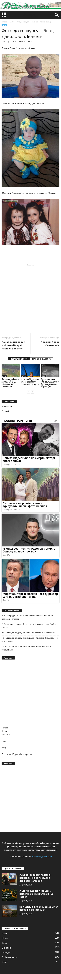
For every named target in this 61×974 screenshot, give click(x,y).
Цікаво (5, 938)
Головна (5, 22)
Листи (4, 943)
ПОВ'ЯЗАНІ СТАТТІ (19, 359)
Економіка (6, 948)
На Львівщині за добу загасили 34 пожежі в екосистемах (29, 633)
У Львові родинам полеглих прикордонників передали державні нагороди (27, 617)
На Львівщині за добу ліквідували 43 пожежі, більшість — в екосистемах (30, 639)
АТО (4, 25)
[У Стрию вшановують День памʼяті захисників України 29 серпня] (9, 895)
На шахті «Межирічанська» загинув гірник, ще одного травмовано (27, 648)
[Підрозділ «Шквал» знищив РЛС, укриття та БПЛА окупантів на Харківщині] (11, 370)
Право (4, 933)
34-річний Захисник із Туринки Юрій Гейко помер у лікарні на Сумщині (30, 382)
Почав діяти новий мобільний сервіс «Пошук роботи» (13, 345)
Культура (6, 952)
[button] (56, 15)
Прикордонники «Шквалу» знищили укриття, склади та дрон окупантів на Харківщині (50, 383)
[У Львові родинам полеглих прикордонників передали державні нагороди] (9, 879)
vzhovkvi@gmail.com (42, 856)
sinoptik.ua (27, 754)
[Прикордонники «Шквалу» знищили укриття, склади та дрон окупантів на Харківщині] (50, 370)
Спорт (4, 962)
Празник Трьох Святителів (50, 343)
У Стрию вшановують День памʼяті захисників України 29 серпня (29, 626)
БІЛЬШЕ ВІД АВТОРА (41, 359)
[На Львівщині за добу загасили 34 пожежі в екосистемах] (9, 911)
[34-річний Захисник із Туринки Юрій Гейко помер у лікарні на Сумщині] (30, 370)
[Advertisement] (30, 298)
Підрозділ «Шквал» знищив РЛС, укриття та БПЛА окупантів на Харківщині (10, 383)
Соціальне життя (9, 957)
